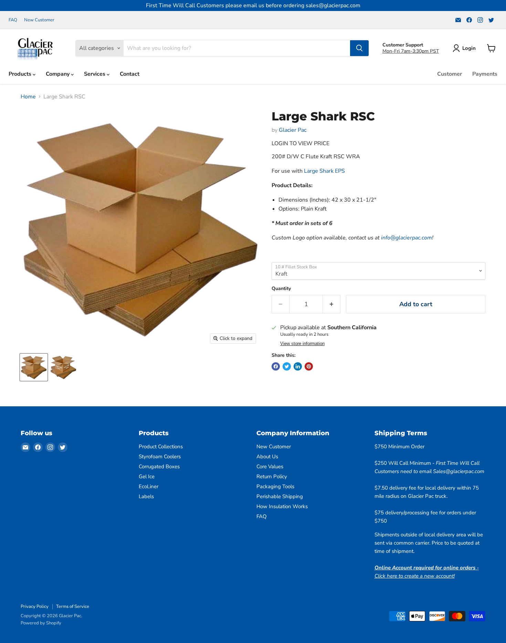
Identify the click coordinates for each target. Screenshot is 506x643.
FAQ (13, 20)
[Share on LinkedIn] (298, 366)
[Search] (359, 48)
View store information (302, 343)
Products (21, 74)
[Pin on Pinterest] (309, 366)
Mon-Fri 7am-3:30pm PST (410, 51)
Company (58, 74)
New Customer (39, 20)
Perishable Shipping (279, 496)
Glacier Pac (292, 130)
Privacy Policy (35, 606)
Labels (146, 496)
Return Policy (271, 476)
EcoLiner (148, 486)
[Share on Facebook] (276, 366)
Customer (449, 74)
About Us (267, 456)
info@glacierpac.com (406, 238)
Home (28, 97)
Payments (484, 74)
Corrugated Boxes (159, 466)
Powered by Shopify (41, 623)
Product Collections (161, 446)
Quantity (281, 288)
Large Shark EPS (324, 171)
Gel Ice (147, 476)
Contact (129, 74)
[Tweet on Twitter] (287, 366)
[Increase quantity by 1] (331, 304)
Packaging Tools (275, 486)
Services (95, 74)
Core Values (269, 466)
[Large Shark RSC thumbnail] (34, 367)
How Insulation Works (282, 506)
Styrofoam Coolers (160, 456)
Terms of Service (72, 606)
